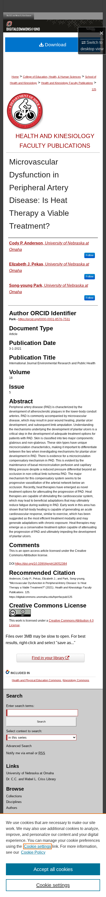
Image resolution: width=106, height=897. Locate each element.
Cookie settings (37, 846)
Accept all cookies (53, 869)
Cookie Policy (33, 852)
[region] (53, 855)
